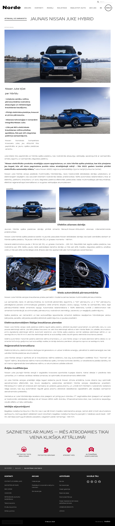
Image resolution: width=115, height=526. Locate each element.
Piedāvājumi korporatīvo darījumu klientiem (43, 486)
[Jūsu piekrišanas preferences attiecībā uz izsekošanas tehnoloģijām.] (12, 522)
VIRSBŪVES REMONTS (66, 507)
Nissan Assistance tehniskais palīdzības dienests (68, 502)
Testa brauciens (9, 503)
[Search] (98, 1)
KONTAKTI (39, 8)
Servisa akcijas (36, 491)
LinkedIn (88, 481)
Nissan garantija (64, 489)
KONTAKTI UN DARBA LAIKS (13, 481)
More (101, 7)
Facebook (99, 481)
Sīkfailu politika (9, 511)
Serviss (61, 481)
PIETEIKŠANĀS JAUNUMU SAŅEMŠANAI (12, 498)
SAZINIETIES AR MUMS (11, 485)
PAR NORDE (8, 489)
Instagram (92, 481)
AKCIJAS (92, 8)
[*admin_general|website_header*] (108, 7)
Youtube (95, 481)
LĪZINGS (61, 511)
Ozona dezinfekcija (65, 497)
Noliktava (62, 8)
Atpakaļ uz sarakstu (16, 18)
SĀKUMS (27, 8)
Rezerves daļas (64, 493)
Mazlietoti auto (78, 8)
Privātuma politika (10, 507)
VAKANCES (7, 493)
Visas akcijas (36, 481)
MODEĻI (50, 8)
